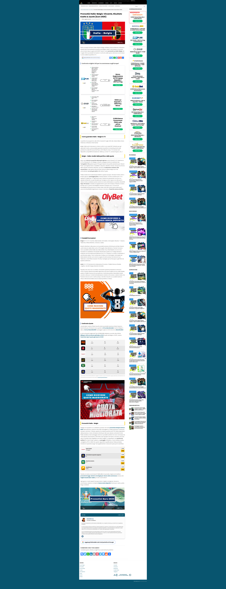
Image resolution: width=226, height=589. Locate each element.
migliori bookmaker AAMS (87, 477)
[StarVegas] (138, 62)
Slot (111, 3)
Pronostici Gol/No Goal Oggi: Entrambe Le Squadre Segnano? (137, 308)
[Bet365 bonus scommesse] (83, 462)
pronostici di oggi (85, 476)
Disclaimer (116, 568)
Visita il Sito (117, 85)
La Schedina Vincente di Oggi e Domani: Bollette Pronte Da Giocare (137, 207)
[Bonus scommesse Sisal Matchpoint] (83, 366)
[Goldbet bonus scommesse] (83, 372)
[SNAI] (85, 103)
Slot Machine (82, 571)
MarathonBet (119, 330)
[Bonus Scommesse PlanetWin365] (83, 360)
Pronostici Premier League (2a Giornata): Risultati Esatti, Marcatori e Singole (136, 401)
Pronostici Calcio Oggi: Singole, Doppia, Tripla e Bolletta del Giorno (137, 167)
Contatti (115, 565)
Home (89, 3)
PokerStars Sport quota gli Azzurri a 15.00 (91, 337)
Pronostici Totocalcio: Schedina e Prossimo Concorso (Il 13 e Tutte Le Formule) (137, 282)
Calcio (131, 273)
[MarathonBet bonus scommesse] (83, 354)
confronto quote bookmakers (102, 377)
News (82, 3)
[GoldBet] (85, 123)
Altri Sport (132, 185)
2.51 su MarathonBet (108, 328)
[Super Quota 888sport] (102, 318)
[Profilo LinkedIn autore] (82, 536)
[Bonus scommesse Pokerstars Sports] (83, 348)
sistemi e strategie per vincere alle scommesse (104, 476)
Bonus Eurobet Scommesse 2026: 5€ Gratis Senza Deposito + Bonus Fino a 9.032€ (137, 265)
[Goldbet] (138, 87)
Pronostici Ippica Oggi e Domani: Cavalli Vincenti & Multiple (137, 194)
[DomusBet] (138, 110)
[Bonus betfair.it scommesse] (83, 468)
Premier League (132, 391)
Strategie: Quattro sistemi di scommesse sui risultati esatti (139, 427)
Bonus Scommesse (133, 171)
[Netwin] (138, 134)
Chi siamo (116, 566)
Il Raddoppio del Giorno (134, 295)
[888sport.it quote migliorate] (83, 342)
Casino (106, 3)
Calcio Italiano (132, 365)
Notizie (120, 3)
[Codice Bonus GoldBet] (105, 125)
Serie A (131, 351)
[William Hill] (138, 122)
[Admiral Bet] (138, 27)
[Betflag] (85, 79)
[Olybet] (102, 230)
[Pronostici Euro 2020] (102, 509)
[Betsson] (138, 15)
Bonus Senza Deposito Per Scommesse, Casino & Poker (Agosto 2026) (136, 180)
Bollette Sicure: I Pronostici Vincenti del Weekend (135, 347)
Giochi (115, 3)
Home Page (82, 565)
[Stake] (138, 74)
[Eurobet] (138, 99)
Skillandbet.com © (137, 581)
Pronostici (94, 3)
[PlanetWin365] (138, 145)
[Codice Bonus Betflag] (105, 80)
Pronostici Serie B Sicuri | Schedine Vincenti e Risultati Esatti (137, 374)
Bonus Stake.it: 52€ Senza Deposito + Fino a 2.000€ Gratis (137, 252)
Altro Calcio (132, 158)
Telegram (116, 571)
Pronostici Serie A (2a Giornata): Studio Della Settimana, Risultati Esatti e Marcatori (137, 360)
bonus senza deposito (104, 483)
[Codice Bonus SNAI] (105, 105)
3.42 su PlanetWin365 (90, 330)
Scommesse (101, 3)
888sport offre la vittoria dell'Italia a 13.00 (92, 335)
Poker (81, 573)
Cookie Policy (116, 570)
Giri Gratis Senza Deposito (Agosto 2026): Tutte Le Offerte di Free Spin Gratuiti (137, 238)
